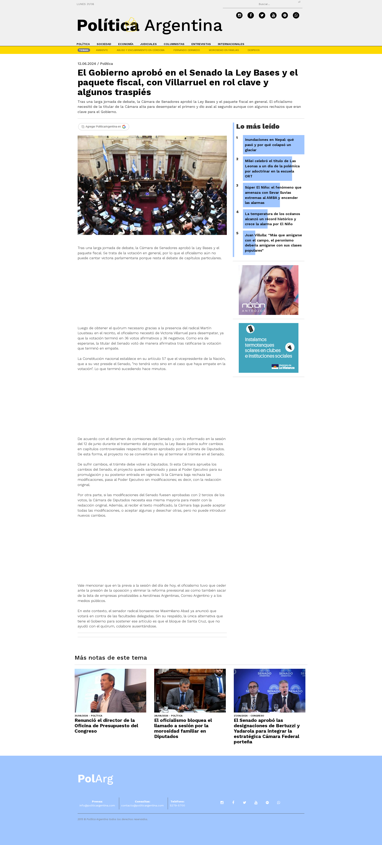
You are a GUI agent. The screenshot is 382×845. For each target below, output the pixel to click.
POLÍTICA (83, 44)
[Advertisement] (152, 290)
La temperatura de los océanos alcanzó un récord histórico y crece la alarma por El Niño (272, 219)
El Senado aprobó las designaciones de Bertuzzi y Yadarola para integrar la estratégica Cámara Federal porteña (267, 731)
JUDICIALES (148, 44)
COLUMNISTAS (174, 44)
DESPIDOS (253, 50)
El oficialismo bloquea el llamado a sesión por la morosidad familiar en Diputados (183, 728)
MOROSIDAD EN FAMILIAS (224, 50)
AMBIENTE (102, 50)
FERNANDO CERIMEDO (186, 50)
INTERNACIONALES (231, 44)
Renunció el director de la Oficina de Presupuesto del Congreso (106, 725)
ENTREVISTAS (201, 44)
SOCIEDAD (104, 44)
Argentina (150, 25)
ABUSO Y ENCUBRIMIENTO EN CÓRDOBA (141, 50)
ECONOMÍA (125, 44)
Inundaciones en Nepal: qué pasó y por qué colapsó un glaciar (269, 144)
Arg (95, 778)
